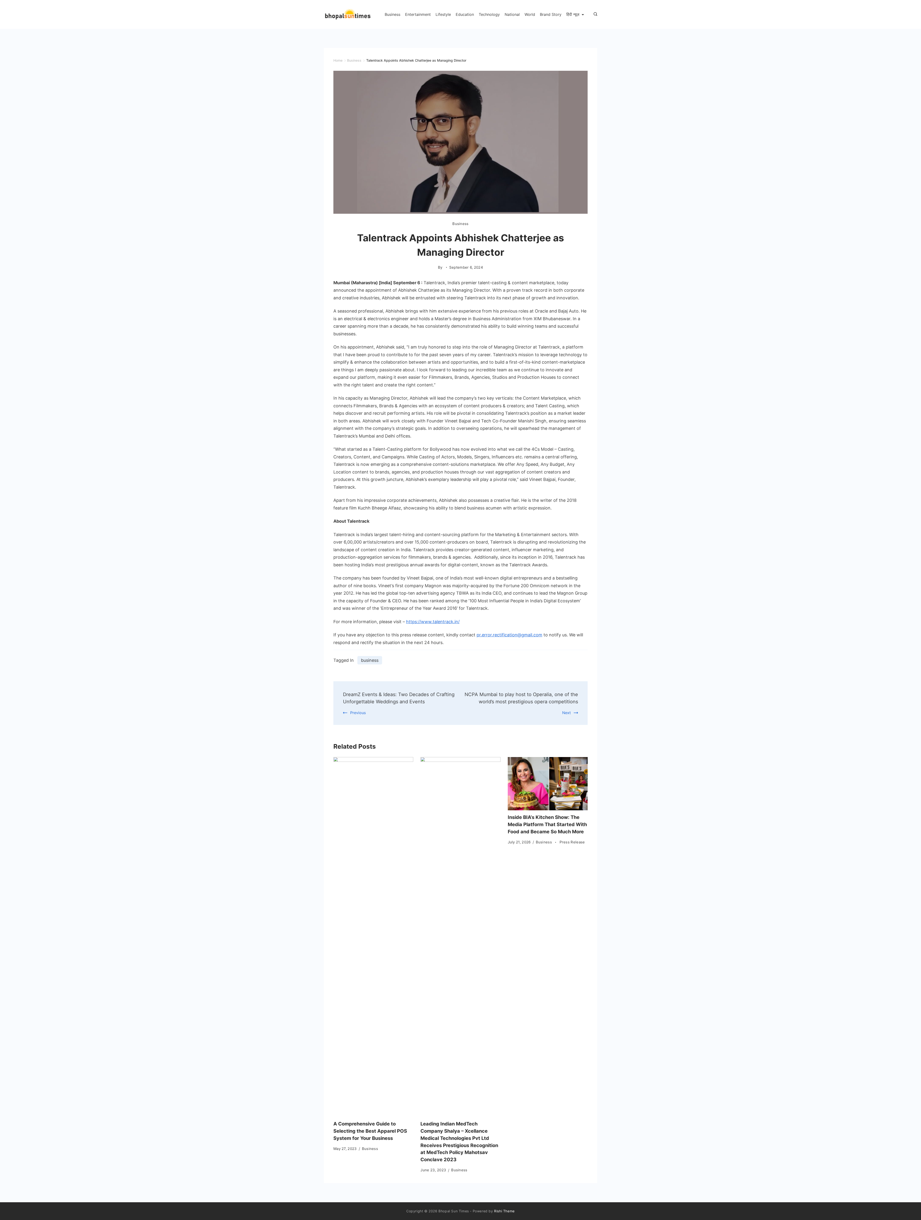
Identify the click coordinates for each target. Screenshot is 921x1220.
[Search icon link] (594, 14)
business (369, 660)
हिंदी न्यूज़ (572, 14)
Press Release (572, 842)
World (530, 14)
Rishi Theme (504, 1211)
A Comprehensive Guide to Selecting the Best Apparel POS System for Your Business (370, 1131)
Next (566, 712)
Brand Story (550, 14)
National (512, 14)
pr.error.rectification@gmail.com (509, 634)
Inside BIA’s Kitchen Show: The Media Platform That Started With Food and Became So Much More (547, 824)
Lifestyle (443, 14)
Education (465, 14)
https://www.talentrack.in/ (433, 621)
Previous (358, 712)
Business (392, 14)
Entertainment (418, 14)
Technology (489, 14)
